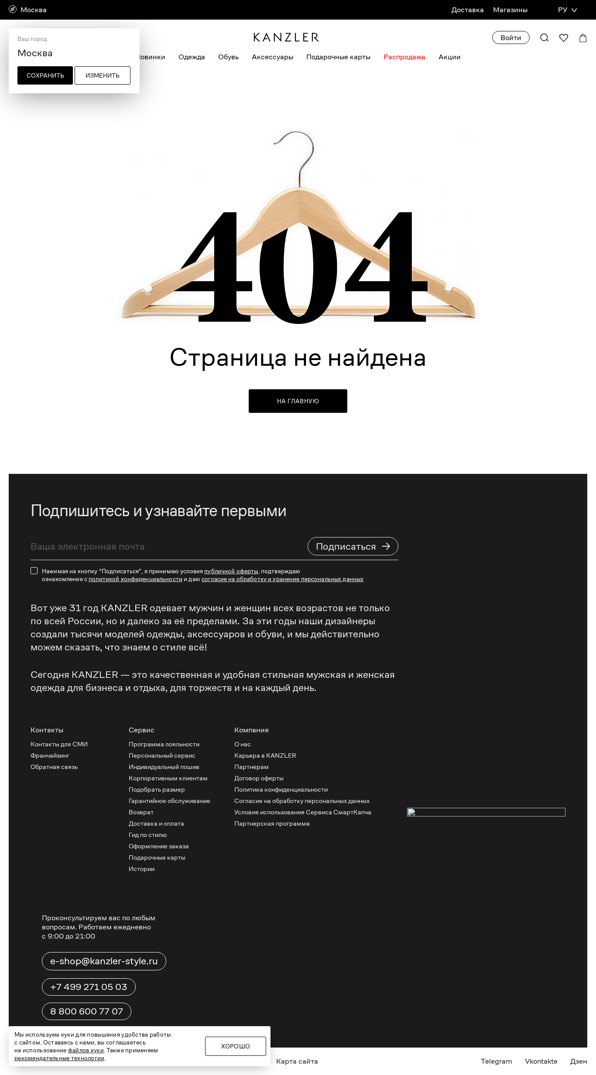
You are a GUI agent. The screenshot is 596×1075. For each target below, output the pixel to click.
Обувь (228, 57)
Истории (141, 868)
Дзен (578, 1061)
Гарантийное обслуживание (169, 800)
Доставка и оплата (156, 823)
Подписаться (353, 546)
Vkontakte (541, 1061)
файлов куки (86, 1050)
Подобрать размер (157, 789)
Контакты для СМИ (59, 744)
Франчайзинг (50, 755)
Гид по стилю (148, 834)
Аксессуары (272, 57)
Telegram (496, 1061)
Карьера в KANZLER (265, 755)
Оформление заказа (159, 846)
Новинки (150, 57)
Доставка (468, 10)
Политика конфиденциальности (281, 789)
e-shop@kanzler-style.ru (104, 960)
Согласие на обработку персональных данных (302, 800)
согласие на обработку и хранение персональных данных (282, 578)
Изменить (103, 75)
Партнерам (251, 766)
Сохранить (45, 75)
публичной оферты (231, 571)
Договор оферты (259, 778)
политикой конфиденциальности (135, 578)
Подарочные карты (338, 57)
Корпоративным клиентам (168, 778)
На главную (298, 401)
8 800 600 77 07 (86, 1011)
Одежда (191, 57)
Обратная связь (54, 766)
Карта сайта (297, 1061)
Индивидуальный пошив (164, 766)
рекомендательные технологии (59, 1058)
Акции (449, 57)
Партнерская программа (272, 823)
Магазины (510, 10)
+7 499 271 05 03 (88, 987)
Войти (510, 38)
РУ (562, 10)
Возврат (141, 812)
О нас (242, 744)
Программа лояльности (164, 744)
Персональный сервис (162, 755)
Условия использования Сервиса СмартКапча (302, 812)
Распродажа (404, 57)
